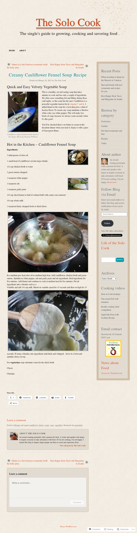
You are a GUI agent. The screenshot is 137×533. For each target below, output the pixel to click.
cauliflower (33, 425)
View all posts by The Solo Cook (73, 445)
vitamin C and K (77, 104)
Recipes (17, 425)
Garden (104, 126)
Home (12, 50)
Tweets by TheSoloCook (111, 373)
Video (103, 143)
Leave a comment (16, 420)
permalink (78, 425)
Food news (106, 121)
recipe (47, 425)
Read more (112, 182)
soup (52, 425)
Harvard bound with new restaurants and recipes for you (112, 88)
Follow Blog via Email (110, 192)
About (22, 50)
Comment (77, 502)
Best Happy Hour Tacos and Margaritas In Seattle (67, 66)
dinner (41, 425)
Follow (107, 223)
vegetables (58, 425)
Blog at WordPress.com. (68, 526)
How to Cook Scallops (110, 294)
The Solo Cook (68, 22)
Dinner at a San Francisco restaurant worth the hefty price (27, 66)
